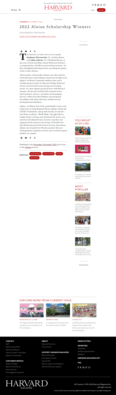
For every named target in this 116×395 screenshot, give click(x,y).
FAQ (79, 363)
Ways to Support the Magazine (52, 364)
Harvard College (48, 153)
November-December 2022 (39, 36)
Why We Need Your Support (52, 367)
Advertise (83, 346)
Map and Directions (48, 344)
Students (24, 22)
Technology (77, 319)
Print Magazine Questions (15, 372)
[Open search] (20, 9)
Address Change (11, 364)
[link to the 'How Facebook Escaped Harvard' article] (83, 197)
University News (35, 153)
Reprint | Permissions (13, 367)
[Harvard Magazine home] (58, 8)
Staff (7, 344)
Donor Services (11, 369)
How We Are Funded (49, 358)
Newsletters (84, 341)
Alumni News (34, 158)
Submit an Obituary (13, 350)
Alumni (28, 147)
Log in (93, 10)
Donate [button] (101, 10)
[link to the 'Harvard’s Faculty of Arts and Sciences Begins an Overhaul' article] (83, 242)
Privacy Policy (46, 347)
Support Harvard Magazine (55, 352)
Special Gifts (46, 361)
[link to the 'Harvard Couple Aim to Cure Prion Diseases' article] (83, 221)
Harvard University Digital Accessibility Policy (77, 390)
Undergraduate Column (28, 319)
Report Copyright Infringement (101, 390)
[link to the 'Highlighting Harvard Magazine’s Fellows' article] (83, 150)
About (45, 341)
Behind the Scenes (48, 355)
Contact (10, 341)
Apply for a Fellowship (13, 355)
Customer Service (14, 361)
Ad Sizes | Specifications (86, 351)
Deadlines (81, 354)
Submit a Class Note (13, 347)
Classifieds (81, 348)
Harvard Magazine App (89, 358)
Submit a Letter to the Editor (16, 353)
